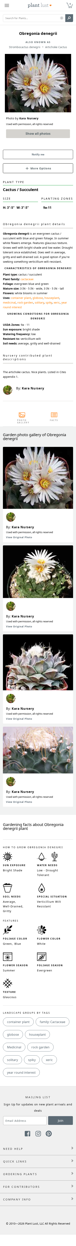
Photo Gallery (22, 421)
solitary (39, 302)
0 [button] (70, 3)
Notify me (38, 154)
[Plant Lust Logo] (40, 5)
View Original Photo (19, 537)
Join (60, 1120)
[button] (61, 18)
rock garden (25, 302)
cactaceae (27, 279)
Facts (54, 420)
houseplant (51, 298)
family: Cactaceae (52, 1022)
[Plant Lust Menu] (6, 5)
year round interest (21, 1072)
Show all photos (38, 133)
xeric (57, 302)
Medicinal (14, 1047)
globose (38, 298)
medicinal (9, 302)
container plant (21, 298)
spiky (49, 302)
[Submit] (69, 18)
